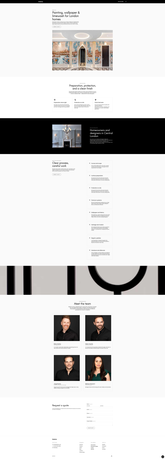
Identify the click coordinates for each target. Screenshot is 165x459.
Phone (89, 413)
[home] (40, 1)
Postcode (90, 417)
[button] (125, 1)
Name (89, 404)
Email (89, 409)
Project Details (91, 421)
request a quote (57, 26)
